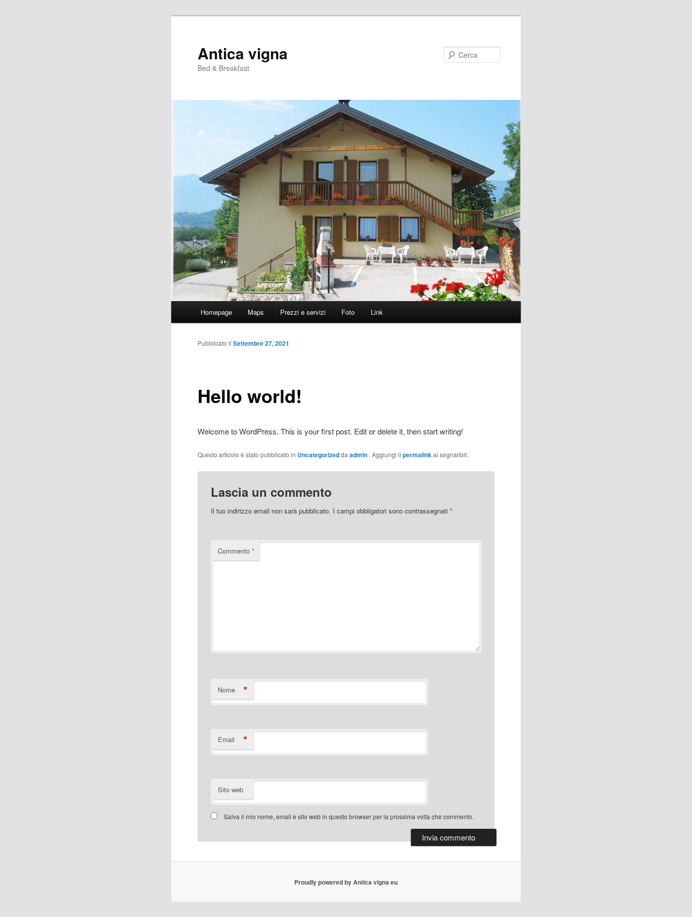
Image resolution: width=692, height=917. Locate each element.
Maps (256, 312)
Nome (233, 690)
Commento (236, 551)
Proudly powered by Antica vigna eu (346, 882)
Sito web (230, 789)
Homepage (216, 312)
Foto (348, 312)
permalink (417, 454)
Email (233, 739)
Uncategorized (318, 454)
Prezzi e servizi (303, 312)
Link (377, 312)
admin (359, 454)
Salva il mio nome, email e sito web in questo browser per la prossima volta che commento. (349, 816)
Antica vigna (243, 53)
